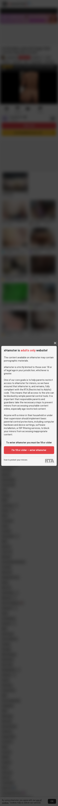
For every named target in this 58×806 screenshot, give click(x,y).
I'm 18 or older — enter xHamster (29, 450)
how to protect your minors (15, 460)
